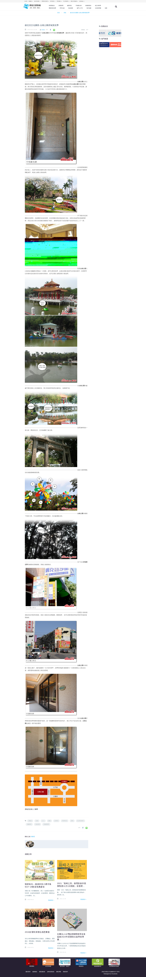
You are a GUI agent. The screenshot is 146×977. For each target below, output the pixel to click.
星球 (72, 820)
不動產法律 (79, 5)
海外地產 (89, 8)
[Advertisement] (110, 73)
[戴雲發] (110, 33)
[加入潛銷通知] (110, 44)
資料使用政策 (50, 971)
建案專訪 (69, 5)
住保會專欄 (98, 8)
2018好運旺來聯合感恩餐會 (37, 932)
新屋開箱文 (52, 5)
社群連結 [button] (81, 1)
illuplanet (80, 820)
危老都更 (70, 8)
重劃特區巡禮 (52, 8)
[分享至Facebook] (50, 30)
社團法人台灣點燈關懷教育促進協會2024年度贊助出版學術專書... (71, 937)
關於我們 (28, 971)
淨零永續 (62, 8)
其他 (65, 12)
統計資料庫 (98, 5)
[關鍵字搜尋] (116, 6)
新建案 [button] (30, 1)
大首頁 (25, 1)
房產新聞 (61, 5)
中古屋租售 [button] (66, 1)
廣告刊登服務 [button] (74, 1)
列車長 (43, 29)
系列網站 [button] (59, 1)
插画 (49, 820)
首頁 (58, 12)
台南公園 (37, 824)
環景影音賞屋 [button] (45, 1)
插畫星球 (29, 824)
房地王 (30, 820)
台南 (37, 820)
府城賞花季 (46, 824)
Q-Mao (56, 820)
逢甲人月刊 (80, 8)
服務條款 (34, 971)
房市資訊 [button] (52, 1)
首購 (106, 8)
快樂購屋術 (88, 5)
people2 (64, 820)
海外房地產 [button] (36, 1)
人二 (43, 820)
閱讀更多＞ (51, 900)
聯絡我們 (65, 971)
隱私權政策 (42, 971)
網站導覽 (58, 971)
